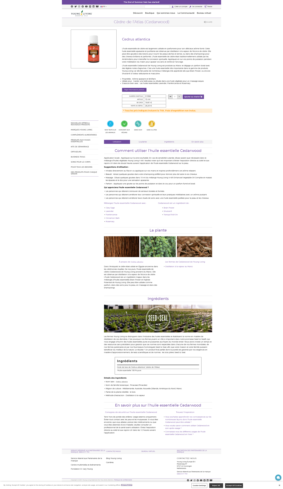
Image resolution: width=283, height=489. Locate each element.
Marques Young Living (81, 130)
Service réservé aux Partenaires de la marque (86, 459)
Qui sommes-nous (166, 13)
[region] (141, 485)
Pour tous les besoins (81, 167)
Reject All (216, 485)
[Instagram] (79, 7)
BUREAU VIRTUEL (148, 451)
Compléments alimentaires (84, 135)
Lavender (110, 211)
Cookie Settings (199, 485)
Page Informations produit (134, 90)
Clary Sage (110, 208)
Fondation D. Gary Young (82, 469)
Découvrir (138, 13)
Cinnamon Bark (112, 218)
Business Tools (78, 157)
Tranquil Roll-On (171, 215)
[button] (278, 478)
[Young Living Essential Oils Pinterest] (83, 7)
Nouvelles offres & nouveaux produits (80, 124)
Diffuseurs (76, 152)
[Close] (279, 485)
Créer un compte (181, 6)
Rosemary (110, 221)
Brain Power (169, 208)
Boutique (149, 13)
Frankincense (111, 215)
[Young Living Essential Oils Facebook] (72, 7)
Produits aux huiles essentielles (80, 141)
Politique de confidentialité (123, 480)
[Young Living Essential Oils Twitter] (76, 7)
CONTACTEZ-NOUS (113, 451)
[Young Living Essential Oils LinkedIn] (94, 7)
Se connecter (197, 6)
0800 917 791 (182, 474)
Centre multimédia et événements (86, 465)
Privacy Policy (126, 485)
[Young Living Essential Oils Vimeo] (90, 7)
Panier (209, 6)
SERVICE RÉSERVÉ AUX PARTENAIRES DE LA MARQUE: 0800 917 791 (88, 451)
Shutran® (168, 211)
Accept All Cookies (234, 485)
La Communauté (186, 13)
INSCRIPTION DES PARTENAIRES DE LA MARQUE (192, 451)
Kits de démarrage (80, 147)
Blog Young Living (114, 458)
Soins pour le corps (80, 162)
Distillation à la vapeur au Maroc (179, 266)
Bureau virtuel (204, 13)
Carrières (110, 462)
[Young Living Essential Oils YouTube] (86, 7)
